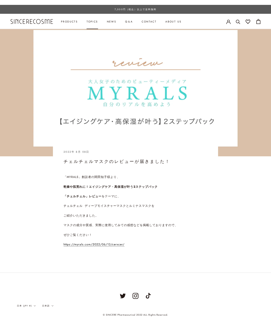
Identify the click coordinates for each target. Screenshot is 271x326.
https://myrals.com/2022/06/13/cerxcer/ (94, 244)
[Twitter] (123, 296)
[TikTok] (148, 296)
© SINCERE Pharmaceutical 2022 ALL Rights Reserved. (135, 314)
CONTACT (149, 22)
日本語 (46, 305)
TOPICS (92, 22)
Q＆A (129, 22)
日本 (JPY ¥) (24, 305)
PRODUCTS (69, 22)
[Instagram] (135, 296)
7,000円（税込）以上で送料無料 (135, 9)
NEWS (111, 22)
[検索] (238, 21)
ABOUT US (173, 22)
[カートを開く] (258, 21)
